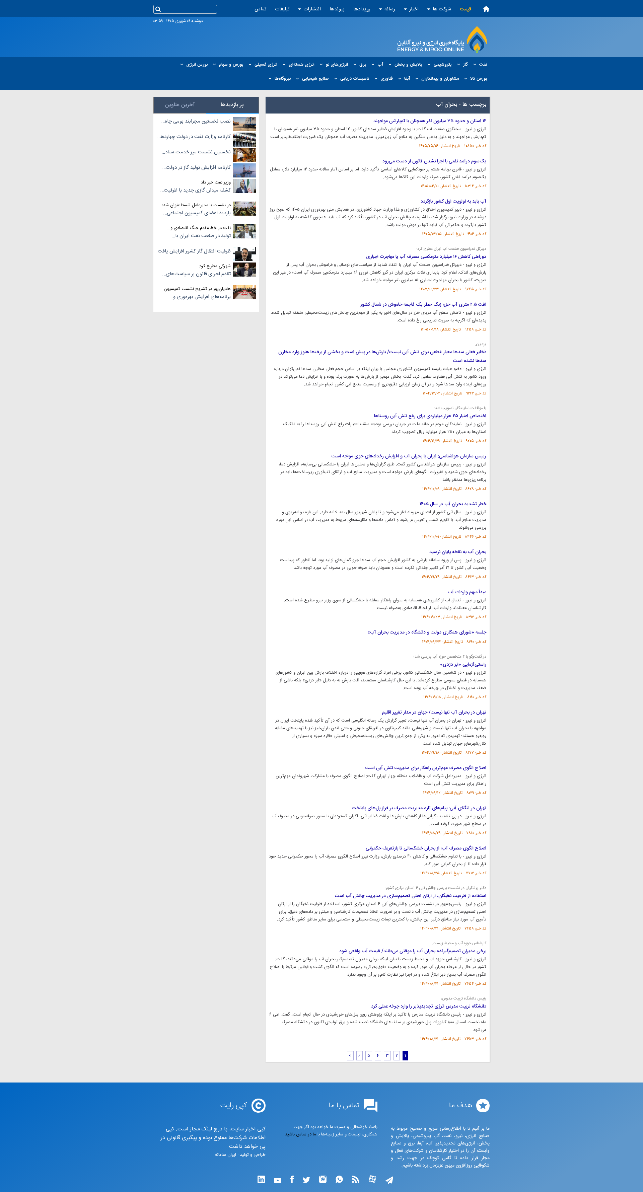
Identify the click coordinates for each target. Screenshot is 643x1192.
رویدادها (361, 9)
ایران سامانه (225, 1155)
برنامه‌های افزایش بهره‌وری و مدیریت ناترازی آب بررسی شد (201, 297)
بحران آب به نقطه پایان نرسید (457, 552)
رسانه (389, 9)
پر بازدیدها (232, 104)
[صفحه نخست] (486, 9)
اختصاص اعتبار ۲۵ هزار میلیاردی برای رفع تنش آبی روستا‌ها (430, 416)
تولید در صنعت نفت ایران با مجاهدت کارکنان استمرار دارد (202, 236)
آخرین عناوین (180, 104)
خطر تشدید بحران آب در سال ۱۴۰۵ (453, 504)
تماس (260, 9)
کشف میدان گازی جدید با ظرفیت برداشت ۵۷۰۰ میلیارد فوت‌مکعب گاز (196, 190)
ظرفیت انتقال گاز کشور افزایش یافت (194, 251)
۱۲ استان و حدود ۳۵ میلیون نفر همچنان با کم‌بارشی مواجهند (429, 121)
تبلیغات (282, 9)
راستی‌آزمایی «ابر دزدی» (463, 665)
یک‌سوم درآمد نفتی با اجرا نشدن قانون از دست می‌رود (434, 161)
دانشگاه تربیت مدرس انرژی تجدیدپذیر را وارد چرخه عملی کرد (428, 1006)
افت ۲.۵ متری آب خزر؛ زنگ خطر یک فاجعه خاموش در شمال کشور (423, 305)
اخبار (414, 9)
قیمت (465, 9)
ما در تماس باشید (300, 1134)
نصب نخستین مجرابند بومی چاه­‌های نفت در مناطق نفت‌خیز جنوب (196, 121)
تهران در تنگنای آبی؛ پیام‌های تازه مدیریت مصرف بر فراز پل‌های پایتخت (419, 808)
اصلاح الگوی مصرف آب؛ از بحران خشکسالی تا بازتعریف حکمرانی (426, 848)
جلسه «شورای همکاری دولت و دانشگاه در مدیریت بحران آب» (426, 632)
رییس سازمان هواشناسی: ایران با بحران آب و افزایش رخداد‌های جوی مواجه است (409, 456)
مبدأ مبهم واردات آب (467, 592)
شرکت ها (442, 9)
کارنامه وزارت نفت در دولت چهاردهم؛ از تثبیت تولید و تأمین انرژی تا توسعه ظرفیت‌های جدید (194, 137)
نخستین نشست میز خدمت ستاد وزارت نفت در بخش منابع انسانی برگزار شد (197, 152)
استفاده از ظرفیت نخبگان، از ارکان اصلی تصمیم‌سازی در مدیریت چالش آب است (410, 896)
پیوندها (337, 9)
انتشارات (312, 9)
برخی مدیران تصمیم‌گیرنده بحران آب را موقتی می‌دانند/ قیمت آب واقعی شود (412, 951)
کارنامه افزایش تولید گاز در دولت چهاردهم (198, 167)
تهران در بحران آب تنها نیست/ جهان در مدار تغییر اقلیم (434, 713)
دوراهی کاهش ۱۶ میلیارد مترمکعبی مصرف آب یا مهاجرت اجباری (426, 257)
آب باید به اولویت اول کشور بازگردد (453, 202)
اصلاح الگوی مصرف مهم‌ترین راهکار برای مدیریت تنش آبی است (425, 768)
